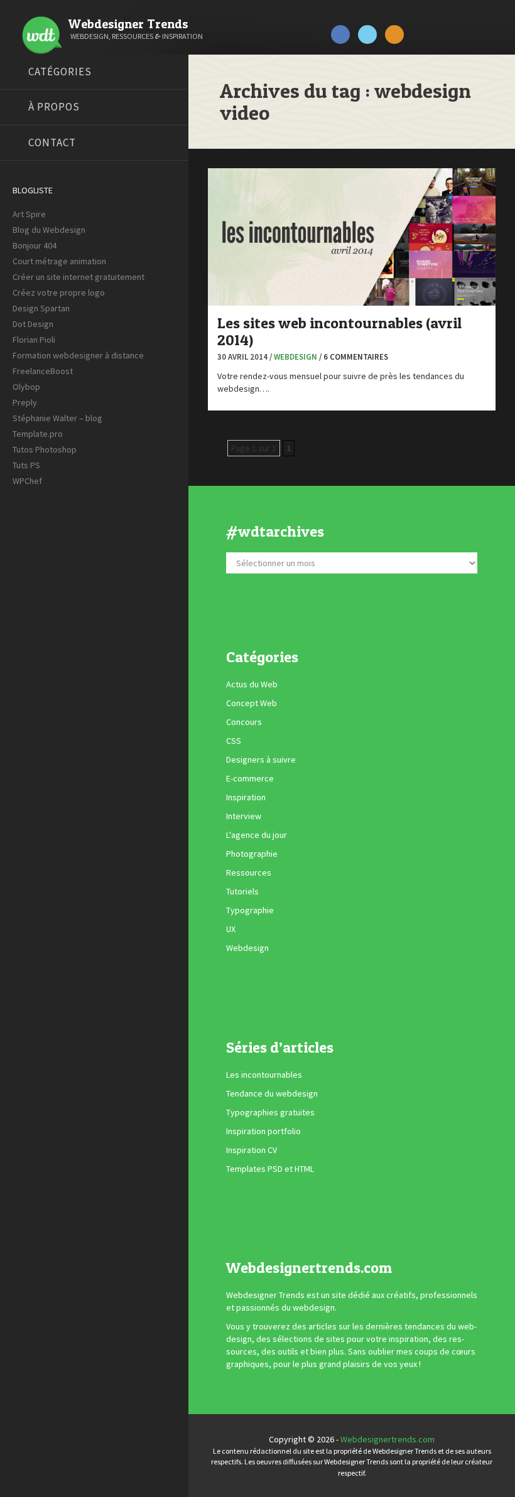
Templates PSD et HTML (270, 1168)
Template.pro (38, 433)
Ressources (248, 873)
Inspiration (246, 797)
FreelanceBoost (43, 371)
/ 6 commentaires (353, 356)
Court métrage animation (59, 261)
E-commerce (250, 779)
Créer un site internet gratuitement (78, 276)
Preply (25, 402)
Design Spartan (41, 308)
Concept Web (251, 703)
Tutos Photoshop (45, 449)
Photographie (252, 854)
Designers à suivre (261, 760)
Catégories (60, 71)
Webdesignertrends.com (387, 1439)
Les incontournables (264, 1074)
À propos (54, 107)
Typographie (250, 910)
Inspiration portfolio (263, 1131)
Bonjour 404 (35, 245)
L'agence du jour (256, 835)
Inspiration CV (251, 1150)
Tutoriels (242, 892)
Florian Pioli (34, 339)
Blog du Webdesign (49, 229)
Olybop (26, 386)
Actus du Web (252, 684)
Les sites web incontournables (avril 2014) (339, 331)
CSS (233, 741)
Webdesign (295, 356)
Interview (243, 816)
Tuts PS (26, 465)
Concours (244, 722)
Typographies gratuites (270, 1112)
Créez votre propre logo (59, 292)
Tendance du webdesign (272, 1093)
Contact (52, 142)
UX (231, 929)
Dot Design (33, 324)
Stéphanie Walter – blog (57, 418)
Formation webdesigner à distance (78, 355)
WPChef (27, 480)
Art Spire (29, 214)
